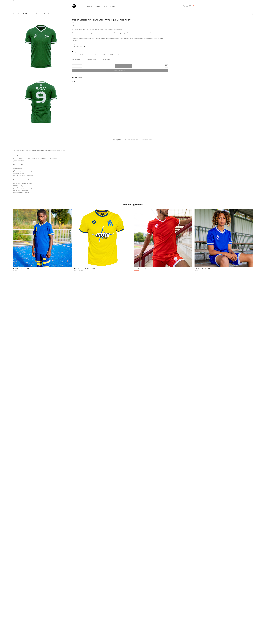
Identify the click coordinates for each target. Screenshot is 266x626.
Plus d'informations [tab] (131, 140)
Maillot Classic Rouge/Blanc (141, 268)
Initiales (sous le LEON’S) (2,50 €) (110, 54)
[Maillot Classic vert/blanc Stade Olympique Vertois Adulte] (72, 81)
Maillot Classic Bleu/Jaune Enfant (21, 268)
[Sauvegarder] (166, 66)
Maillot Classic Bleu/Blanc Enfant (203, 268)
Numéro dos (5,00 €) (77, 54)
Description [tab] (117, 140)
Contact (105, 6)
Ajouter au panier (123, 66)
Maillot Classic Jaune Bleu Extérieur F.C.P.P (85, 268)
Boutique (89, 6)
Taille (73, 44)
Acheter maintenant (120, 70)
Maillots (20, 13)
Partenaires (97, 6)
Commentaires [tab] (147, 140)
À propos (112, 6)
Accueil (15, 13)
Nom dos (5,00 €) (91, 54)
